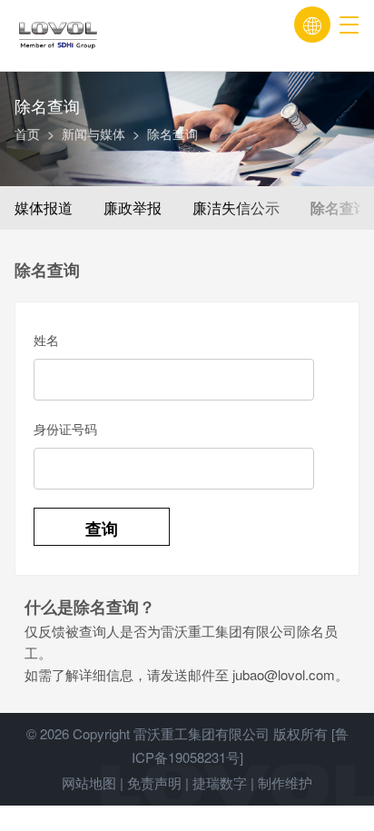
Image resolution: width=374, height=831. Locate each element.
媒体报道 (44, 207)
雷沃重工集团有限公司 (201, 733)
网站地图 (89, 782)
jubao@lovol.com (283, 674)
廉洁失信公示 (236, 207)
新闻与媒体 (93, 133)
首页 (27, 133)
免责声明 (154, 782)
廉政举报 (132, 207)
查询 (101, 528)
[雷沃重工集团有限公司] (101, 36)
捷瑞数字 (219, 782)
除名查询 (339, 207)
